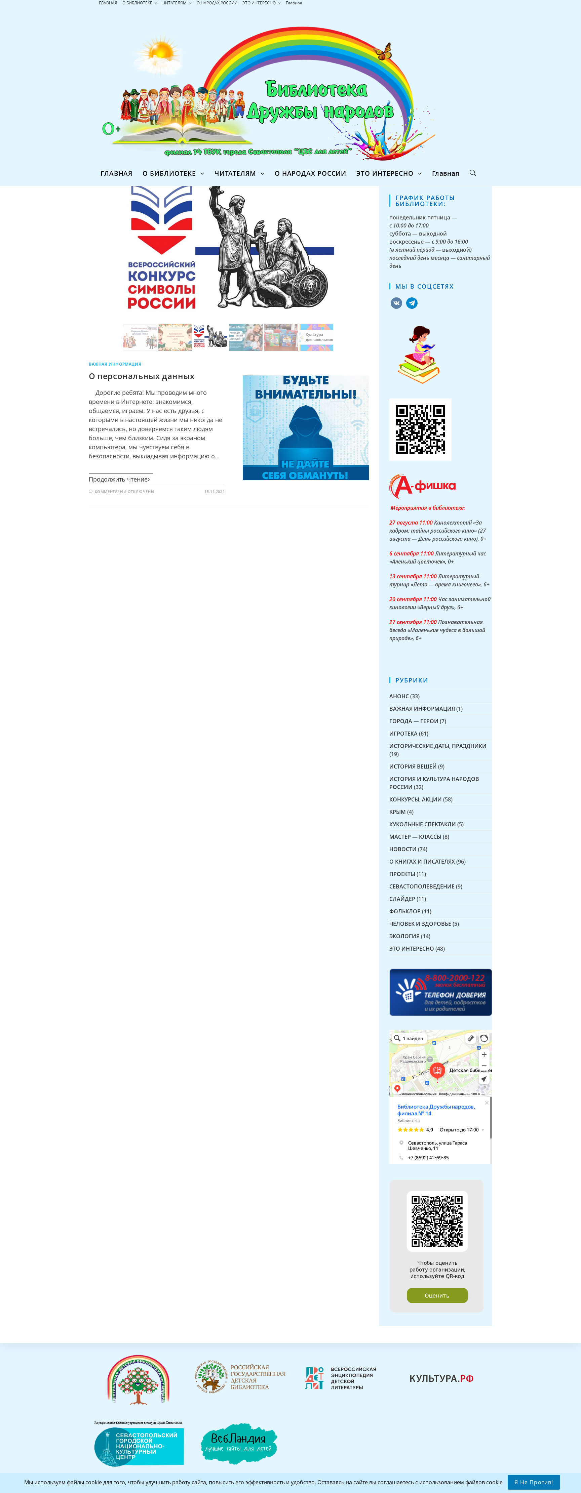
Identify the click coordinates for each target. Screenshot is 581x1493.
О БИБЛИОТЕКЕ (137, 3)
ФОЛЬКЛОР (405, 911)
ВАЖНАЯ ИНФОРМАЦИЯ (115, 364)
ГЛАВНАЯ (108, 3)
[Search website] (473, 173)
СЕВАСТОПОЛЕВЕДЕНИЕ (422, 886)
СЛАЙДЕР (402, 899)
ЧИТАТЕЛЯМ (175, 3)
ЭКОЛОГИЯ (404, 936)
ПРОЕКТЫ (402, 874)
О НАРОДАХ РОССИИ (217, 3)
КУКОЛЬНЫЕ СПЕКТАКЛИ (422, 824)
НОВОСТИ (403, 849)
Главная (294, 3)
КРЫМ (397, 812)
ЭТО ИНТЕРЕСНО (259, 3)
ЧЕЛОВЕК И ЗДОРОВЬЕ (420, 923)
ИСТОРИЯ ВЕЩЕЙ (413, 766)
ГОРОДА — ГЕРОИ (413, 721)
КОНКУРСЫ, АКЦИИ (415, 799)
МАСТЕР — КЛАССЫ (415, 836)
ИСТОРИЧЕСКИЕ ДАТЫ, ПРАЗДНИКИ (438, 746)
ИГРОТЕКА (403, 733)
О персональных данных (142, 375)
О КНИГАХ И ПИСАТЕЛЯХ (422, 861)
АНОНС (399, 696)
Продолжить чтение (118, 479)
